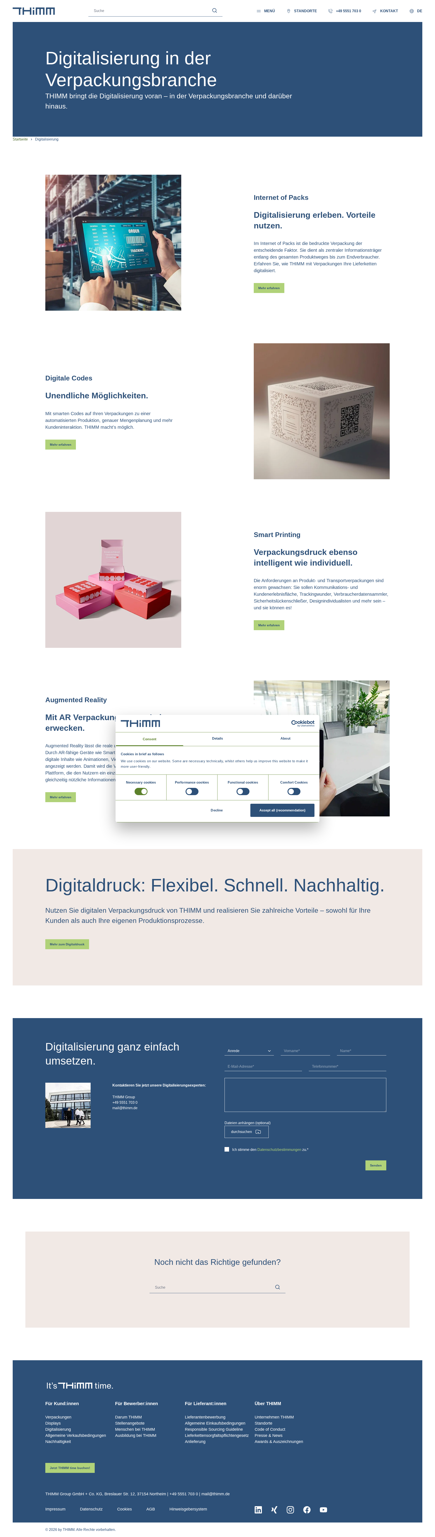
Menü (269, 11)
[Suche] (214, 10)
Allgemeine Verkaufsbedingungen (75, 1435)
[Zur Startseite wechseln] (34, 11)
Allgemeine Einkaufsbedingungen (215, 1423)
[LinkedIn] (258, 1509)
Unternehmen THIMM (274, 1417)
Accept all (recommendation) (282, 810)
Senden (376, 1165)
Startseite (20, 139)
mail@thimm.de (215, 1494)
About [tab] (285, 738)
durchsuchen (241, 1132)
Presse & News (269, 1435)
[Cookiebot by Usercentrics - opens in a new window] (294, 723)
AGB (150, 1509)
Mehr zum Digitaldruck (67, 944)
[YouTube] (323, 1509)
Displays (53, 1423)
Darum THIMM (128, 1417)
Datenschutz (91, 1509)
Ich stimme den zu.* (270, 1150)
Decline (217, 810)
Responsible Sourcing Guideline (214, 1429)
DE (419, 11)
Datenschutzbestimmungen (279, 1150)
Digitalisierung (58, 1429)
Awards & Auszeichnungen (279, 1441)
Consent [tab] (149, 739)
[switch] (192, 791)
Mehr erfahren (269, 288)
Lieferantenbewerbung (205, 1417)
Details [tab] (217, 738)
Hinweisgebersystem (188, 1509)
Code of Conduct (270, 1429)
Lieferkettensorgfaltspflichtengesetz (217, 1435)
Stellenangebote (130, 1423)
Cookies (124, 1509)
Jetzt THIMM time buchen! (70, 1468)
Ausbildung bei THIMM (135, 1435)
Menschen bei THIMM (135, 1429)
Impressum (55, 1509)
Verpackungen (58, 1417)
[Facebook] (307, 1509)
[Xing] (274, 1509)
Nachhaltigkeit (58, 1441)
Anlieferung (195, 1441)
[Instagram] (290, 1509)
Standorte (263, 1423)
